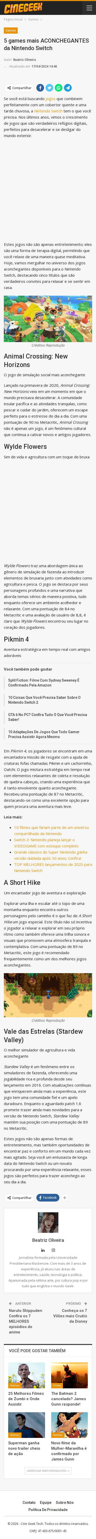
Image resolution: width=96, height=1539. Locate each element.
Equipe (45, 1503)
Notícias (15, 1385)
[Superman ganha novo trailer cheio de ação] (26, 1425)
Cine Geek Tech (32, 1524)
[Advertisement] (48, 191)
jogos (51, 98)
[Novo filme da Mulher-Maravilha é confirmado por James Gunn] (69, 1425)
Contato (29, 1503)
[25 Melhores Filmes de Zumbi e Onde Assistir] (26, 1375)
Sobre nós (65, 1503)
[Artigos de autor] (48, 1222)
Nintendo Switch (48, 110)
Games (11, 30)
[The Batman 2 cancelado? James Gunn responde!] (69, 1375)
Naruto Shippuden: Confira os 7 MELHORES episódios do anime (26, 1321)
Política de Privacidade (48, 1510)
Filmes (57, 1385)
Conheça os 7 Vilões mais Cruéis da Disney (70, 1316)
